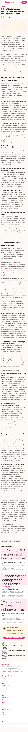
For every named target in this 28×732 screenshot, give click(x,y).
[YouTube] (10, 676)
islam (10, 541)
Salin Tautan (23, 17)
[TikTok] (8, 676)
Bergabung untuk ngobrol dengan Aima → (14, 637)
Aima (3, 699)
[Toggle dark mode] (19, 2)
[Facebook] (2, 676)
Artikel (3, 695)
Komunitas (4, 704)
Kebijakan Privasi (5, 685)
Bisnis (3, 683)
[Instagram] (5, 676)
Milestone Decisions (6, 697)
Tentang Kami (5, 681)
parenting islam (17, 541)
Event (3, 707)
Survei (3, 719)
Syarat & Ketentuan (6, 687)
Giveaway (4, 714)
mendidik (3, 69)
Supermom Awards (6, 709)
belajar (23, 360)
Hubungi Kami (5, 690)
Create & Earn (5, 716)
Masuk (24, 2)
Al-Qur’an (15, 264)
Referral (3, 721)
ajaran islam (4, 541)
